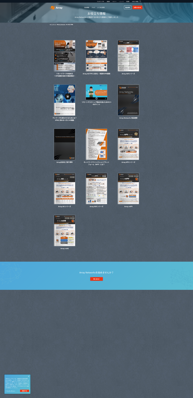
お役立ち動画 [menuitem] (135, 1)
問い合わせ (96, 279)
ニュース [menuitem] (121, 1)
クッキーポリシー (11, 391)
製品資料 (127, 7)
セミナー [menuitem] (115, 1)
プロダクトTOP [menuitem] (100, 1)
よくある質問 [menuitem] (101, 7)
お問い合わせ (137, 7)
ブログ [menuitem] (93, 7)
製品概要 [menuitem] (86, 7)
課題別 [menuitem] (108, 1)
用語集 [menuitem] (127, 1)
